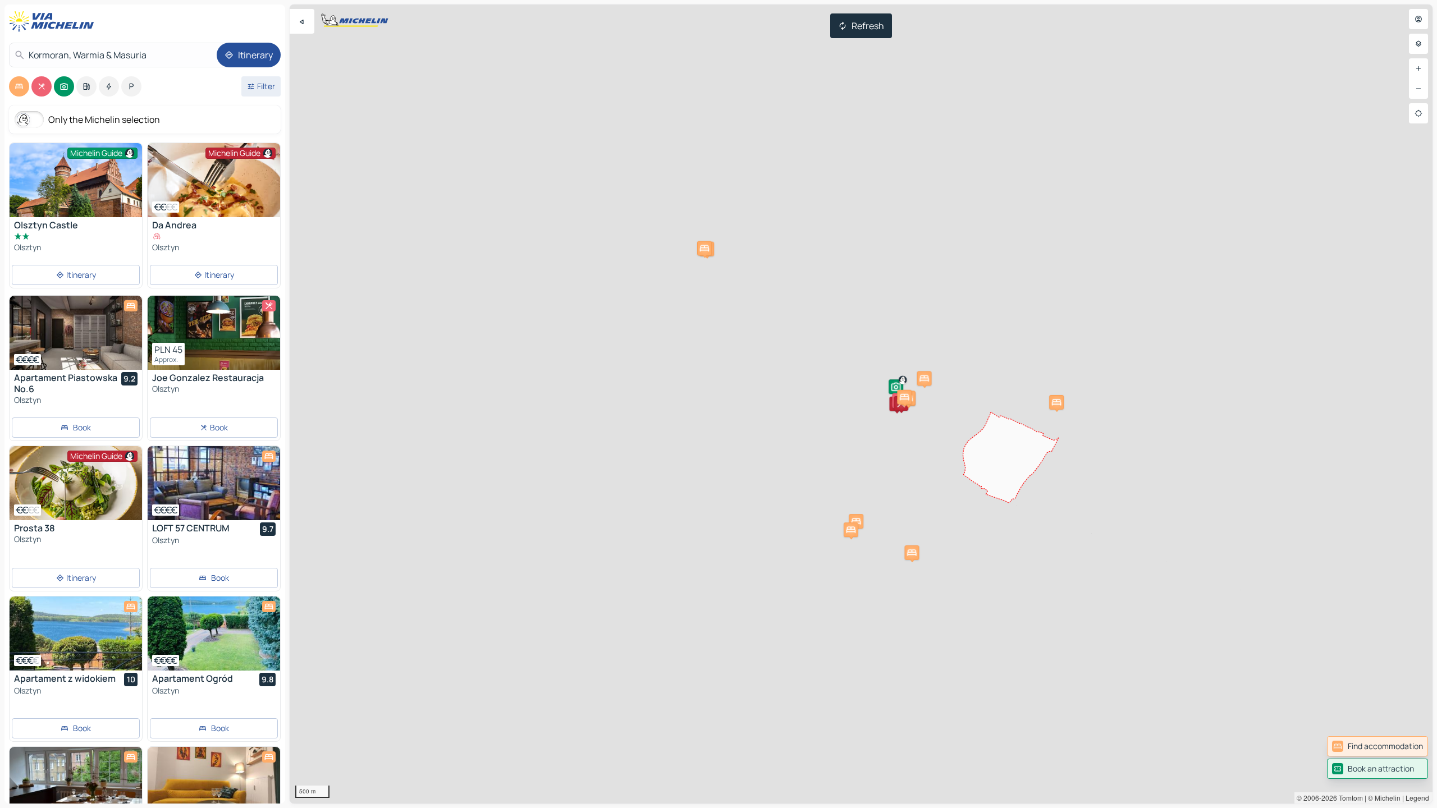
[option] (19, 86)
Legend (1417, 797)
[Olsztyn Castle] (76, 187)
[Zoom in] (1418, 68)
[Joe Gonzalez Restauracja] (214, 333)
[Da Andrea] (214, 180)
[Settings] (1418, 44)
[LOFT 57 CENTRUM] (214, 483)
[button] (896, 386)
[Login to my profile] (1418, 19)
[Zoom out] (1418, 89)
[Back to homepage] (54, 21)
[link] (1377, 746)
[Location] (1418, 113)
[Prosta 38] (76, 483)
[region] (861, 404)
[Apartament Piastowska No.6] (76, 333)
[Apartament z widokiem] (76, 633)
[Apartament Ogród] (214, 633)
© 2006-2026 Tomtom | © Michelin (1349, 797)
